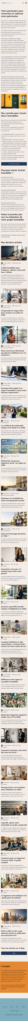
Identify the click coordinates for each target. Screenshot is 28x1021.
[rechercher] (23, 3)
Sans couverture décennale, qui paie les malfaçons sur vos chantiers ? (13, 353)
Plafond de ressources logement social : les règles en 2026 (13, 463)
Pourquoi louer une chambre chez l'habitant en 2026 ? (13, 788)
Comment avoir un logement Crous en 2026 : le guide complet (13, 860)
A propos (5, 1006)
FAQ (17, 1006)
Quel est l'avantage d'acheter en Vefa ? (13, 535)
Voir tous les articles (14, 164)
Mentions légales (14, 1010)
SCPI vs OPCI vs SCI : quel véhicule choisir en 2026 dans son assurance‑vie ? (13, 933)
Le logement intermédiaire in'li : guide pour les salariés (14, 897)
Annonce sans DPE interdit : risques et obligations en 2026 (13, 608)
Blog (14, 953)
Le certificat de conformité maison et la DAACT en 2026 (13, 427)
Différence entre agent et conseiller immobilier (11, 680)
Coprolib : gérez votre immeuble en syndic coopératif (14, 824)
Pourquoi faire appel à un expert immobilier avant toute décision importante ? (13, 390)
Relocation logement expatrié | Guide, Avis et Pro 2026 (14, 716)
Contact (23, 1006)
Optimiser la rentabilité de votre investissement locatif (12, 499)
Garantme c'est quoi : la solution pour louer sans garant (11, 571)
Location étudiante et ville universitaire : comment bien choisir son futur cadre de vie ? (14, 644)
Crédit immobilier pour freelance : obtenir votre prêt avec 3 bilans (13, 270)
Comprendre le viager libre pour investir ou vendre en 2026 (12, 313)
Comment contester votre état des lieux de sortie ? (13, 751)
